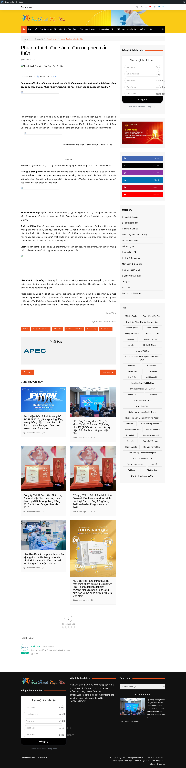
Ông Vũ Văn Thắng (134, 464)
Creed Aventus (152, 328)
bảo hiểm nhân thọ (151, 316)
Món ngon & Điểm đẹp (127, 29)
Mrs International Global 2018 (142, 389)
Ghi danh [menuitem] (19, 2)
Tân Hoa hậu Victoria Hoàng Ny (142, 453)
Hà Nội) (131, 366)
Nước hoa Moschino (142, 400)
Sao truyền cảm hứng (131, 276)
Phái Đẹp (27, 60)
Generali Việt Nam (150, 339)
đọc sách (107, 329)
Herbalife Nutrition (150, 345)
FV (158, 333)
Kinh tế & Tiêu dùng (68, 29)
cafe (26, 329)
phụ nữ (58, 329)
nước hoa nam (142, 406)
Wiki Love (126, 288)
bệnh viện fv (132, 328)
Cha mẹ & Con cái (88, 29)
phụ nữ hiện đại (153, 429)
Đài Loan (131, 470)
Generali (130, 339)
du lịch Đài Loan (132, 333)
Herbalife (130, 345)
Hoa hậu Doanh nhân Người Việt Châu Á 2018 (142, 358)
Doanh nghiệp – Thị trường (134, 234)
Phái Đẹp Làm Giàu (131, 270)
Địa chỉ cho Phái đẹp (131, 293)
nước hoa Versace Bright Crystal (142, 412)
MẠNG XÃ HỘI (81, 688)
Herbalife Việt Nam (142, 351)
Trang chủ (32, 29)
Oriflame (129, 424)
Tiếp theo (106, 372)
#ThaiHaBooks (131, 316)
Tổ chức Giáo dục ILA (142, 458)
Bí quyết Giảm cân (130, 217)
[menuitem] (2, 2)
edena (148, 333)
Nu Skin (153, 395)
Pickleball (130, 435)
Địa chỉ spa (152, 470)
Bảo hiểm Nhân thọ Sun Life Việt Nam (142, 322)
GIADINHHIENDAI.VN (98, 688)
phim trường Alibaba (150, 424)
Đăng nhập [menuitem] (9, 2)
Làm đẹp (153, 371)
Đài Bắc (154, 464)
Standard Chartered (150, 435)
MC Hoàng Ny (152, 377)
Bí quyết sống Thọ (130, 223)
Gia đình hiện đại (33, 433)
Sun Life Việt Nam (150, 441)
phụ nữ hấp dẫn (75, 329)
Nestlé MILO (133, 395)
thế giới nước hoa (151, 447)
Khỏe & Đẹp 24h (106, 29)
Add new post (26, 7)
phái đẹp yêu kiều (132, 429)
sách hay (92, 329)
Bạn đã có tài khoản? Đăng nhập (142, 107)
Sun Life (130, 441)
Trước (29, 372)
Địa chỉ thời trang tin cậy (142, 476)
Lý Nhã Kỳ (131, 377)
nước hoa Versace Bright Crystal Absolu (142, 418)
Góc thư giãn (146, 29)
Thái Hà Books (131, 447)
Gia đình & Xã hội (48, 29)
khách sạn (132, 371)
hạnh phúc (151, 366)
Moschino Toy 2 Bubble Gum (142, 383)
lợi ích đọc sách (42, 329)
